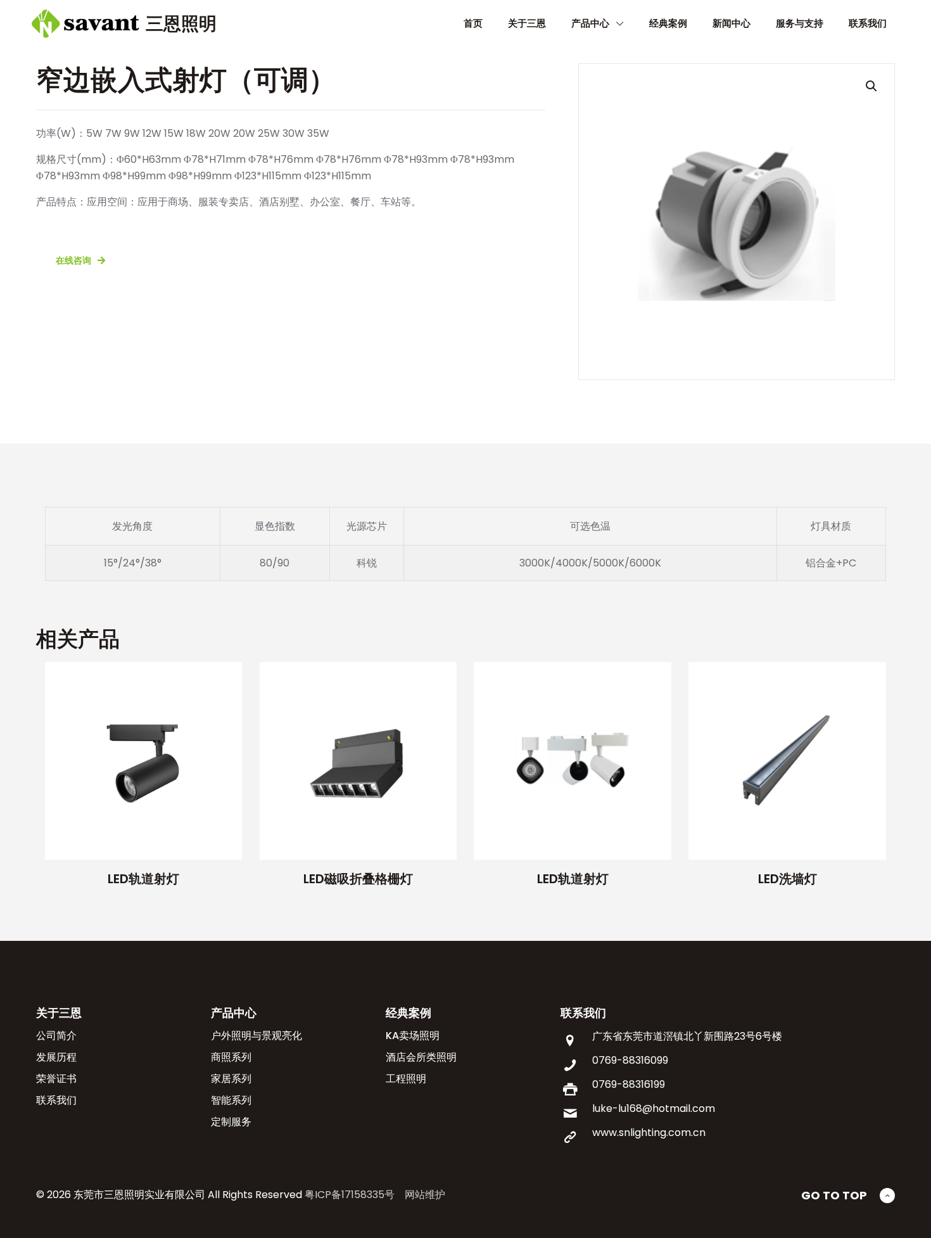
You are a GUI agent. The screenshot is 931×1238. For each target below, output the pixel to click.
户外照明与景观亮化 (256, 1035)
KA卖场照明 (413, 1035)
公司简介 (56, 1035)
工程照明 (406, 1078)
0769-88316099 (630, 1060)
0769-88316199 (628, 1084)
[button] (872, 86)
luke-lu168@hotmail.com (653, 1108)
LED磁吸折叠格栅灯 (358, 879)
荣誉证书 (56, 1078)
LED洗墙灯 (787, 879)
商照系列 (231, 1057)
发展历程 (56, 1057)
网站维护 (425, 1194)
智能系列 (231, 1100)
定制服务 (231, 1121)
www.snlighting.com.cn (649, 1132)
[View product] (224, 679)
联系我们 (56, 1100)
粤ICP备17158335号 (350, 1194)
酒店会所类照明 (421, 1057)
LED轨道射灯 (143, 879)
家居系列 (231, 1078)
